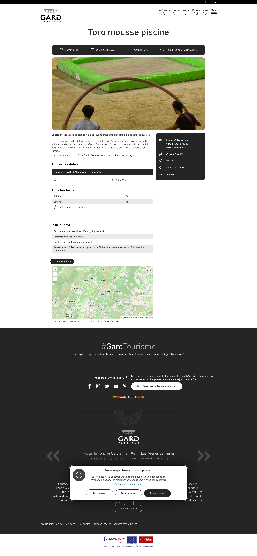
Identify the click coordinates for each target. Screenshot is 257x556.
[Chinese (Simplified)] (118, 397)
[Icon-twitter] (107, 386)
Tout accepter (157, 493)
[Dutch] (121, 397)
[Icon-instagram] (98, 386)
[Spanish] (142, 397)
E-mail (169, 160)
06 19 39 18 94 (174, 153)
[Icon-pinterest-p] (124, 386)
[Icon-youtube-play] (116, 386)
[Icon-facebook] (89, 386)
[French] (128, 397)
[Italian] (135, 397)
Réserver (170, 174)
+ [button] (55, 269)
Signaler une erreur (111, 321)
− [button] (55, 273)
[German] (132, 397)
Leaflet (122, 318)
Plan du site (83, 524)
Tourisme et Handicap (52, 524)
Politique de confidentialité (128, 484)
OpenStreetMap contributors (143, 318)
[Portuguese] (139, 397)
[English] (125, 397)
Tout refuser (99, 493)
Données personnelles (125, 524)
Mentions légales (101, 524)
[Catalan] (114, 397)
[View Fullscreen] (55, 279)
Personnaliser (129, 493)
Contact (70, 524)
